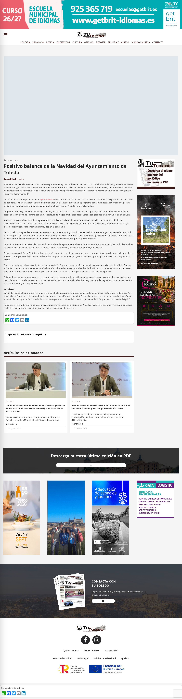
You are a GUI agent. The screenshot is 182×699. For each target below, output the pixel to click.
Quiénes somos (71, 650)
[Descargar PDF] (91, 465)
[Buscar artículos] (179, 35)
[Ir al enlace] (85, 639)
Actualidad (10, 179)
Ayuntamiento (47, 199)
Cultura (20, 179)
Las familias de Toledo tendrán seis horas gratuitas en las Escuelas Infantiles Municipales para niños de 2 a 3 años (35, 408)
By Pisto (125, 658)
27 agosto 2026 (14, 428)
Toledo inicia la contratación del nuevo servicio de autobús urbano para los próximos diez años (101, 407)
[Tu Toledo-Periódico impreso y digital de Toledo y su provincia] (91, 34)
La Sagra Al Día (111, 650)
